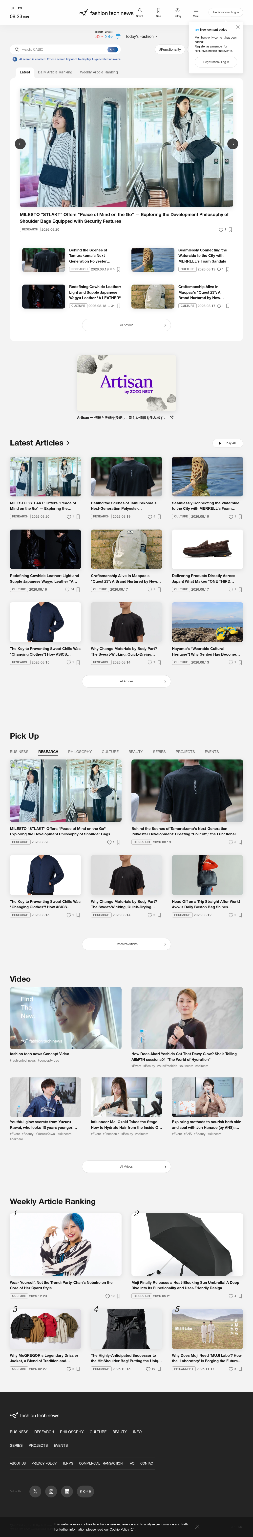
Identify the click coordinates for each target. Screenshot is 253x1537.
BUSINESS (19, 1432)
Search (140, 16)
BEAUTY (119, 1432)
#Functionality (170, 49)
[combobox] (65, 49)
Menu (196, 16)
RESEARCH (44, 1432)
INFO (137, 1432)
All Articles (126, 681)
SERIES (16, 1445)
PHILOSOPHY (72, 1432)
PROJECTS (38, 1445)
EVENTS (61, 1445)
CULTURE (98, 1432)
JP (12, 8)
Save (158, 16)
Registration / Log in (226, 12)
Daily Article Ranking (55, 72)
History (177, 16)
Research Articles (127, 944)
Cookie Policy (119, 1529)
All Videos (126, 1166)
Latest (25, 72)
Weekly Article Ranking (99, 72)
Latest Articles (36, 442)
